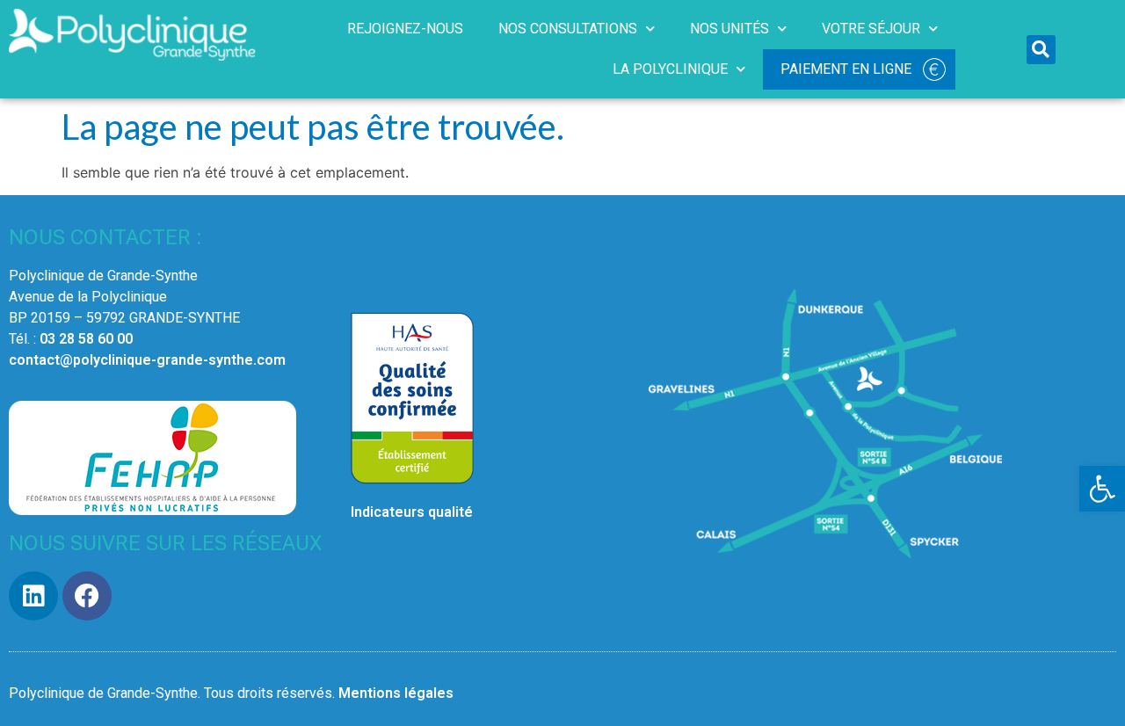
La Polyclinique (670, 69)
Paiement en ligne (845, 69)
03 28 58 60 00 (86, 338)
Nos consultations (567, 28)
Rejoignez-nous (405, 28)
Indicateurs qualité (412, 512)
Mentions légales (396, 693)
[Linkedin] (33, 596)
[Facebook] (87, 596)
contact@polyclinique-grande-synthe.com (147, 360)
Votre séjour (871, 28)
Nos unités (729, 28)
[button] (1102, 489)
